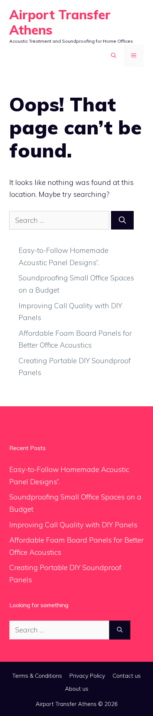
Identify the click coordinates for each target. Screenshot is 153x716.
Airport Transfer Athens (60, 22)
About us (76, 688)
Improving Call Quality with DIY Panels (73, 524)
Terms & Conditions (37, 675)
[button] (114, 56)
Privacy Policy (87, 675)
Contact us (127, 675)
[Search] (122, 220)
